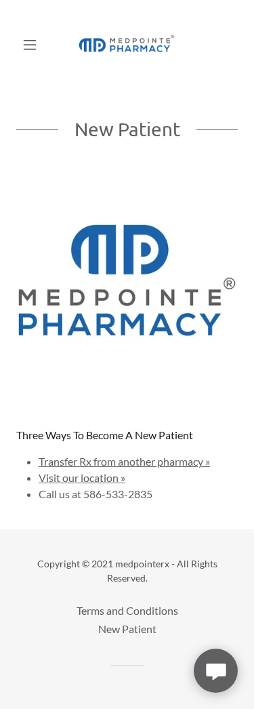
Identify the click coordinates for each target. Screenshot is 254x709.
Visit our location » (82, 477)
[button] (32, 44)
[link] (126, 44)
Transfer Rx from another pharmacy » (124, 461)
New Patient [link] (127, 628)
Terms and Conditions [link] (127, 610)
